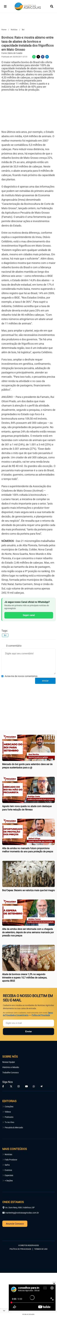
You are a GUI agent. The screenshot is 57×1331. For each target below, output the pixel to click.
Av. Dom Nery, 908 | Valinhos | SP (20, 1207)
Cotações (9, 1106)
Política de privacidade (20, 1249)
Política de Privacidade (41, 1015)
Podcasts (9, 1117)
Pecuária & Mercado (14, 1127)
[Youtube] (26, 1086)
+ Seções (9, 1180)
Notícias (8, 1154)
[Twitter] (38, 56)
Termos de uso (40, 1249)
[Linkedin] (47, 56)
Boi (5, 635)
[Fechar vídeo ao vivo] (54, 1283)
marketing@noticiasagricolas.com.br (22, 1213)
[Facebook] (42, 56)
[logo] (10, 1232)
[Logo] (27, 6)
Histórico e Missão (10, 1067)
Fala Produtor (11, 1159)
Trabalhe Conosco (10, 1072)
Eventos (8, 1170)
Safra (7, 1165)
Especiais (9, 1175)
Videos (8, 1112)
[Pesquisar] (52, 6)
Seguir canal (29, 615)
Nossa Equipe (8, 1062)
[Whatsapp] (34, 56)
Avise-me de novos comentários (21, 676)
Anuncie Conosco (15, 1223)
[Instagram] (19, 1086)
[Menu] (5, 6)
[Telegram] (41, 1086)
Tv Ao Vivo (9, 1122)
